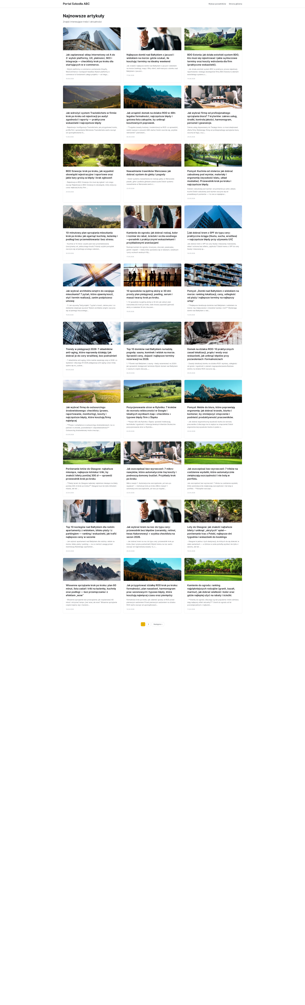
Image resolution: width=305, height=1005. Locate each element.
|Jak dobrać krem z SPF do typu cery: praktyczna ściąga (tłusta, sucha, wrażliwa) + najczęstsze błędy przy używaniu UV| (212, 236)
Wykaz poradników (217, 4)
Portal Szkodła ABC (76, 3)
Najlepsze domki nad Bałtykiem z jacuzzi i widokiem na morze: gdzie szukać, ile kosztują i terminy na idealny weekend (150, 58)
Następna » (158, 624)
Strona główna (235, 4)
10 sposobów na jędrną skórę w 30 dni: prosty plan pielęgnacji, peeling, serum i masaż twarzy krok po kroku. (149, 294)
